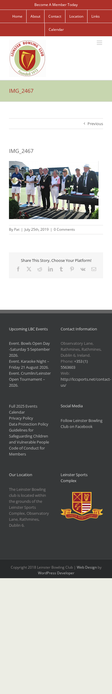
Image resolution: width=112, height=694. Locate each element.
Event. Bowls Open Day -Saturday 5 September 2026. (29, 349)
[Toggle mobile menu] (100, 43)
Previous (95, 123)
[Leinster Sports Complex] (82, 495)
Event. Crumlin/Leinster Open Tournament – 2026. (30, 379)
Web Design (87, 567)
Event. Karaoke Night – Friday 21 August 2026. (29, 364)
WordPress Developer (56, 572)
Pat (16, 229)
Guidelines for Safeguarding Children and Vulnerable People (29, 436)
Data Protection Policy (28, 424)
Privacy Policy (21, 418)
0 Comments (64, 229)
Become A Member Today (56, 4)
